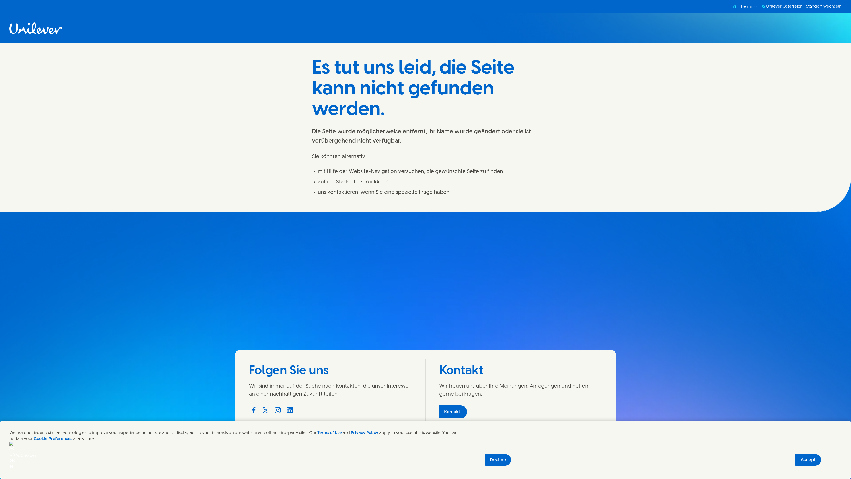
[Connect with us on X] (266, 410)
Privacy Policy (364, 433)
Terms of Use (329, 433)
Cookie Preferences (53, 439)
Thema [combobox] (745, 6)
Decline (498, 459)
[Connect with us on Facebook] (254, 410)
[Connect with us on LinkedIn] (290, 410)
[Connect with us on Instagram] (278, 410)
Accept (808, 459)
